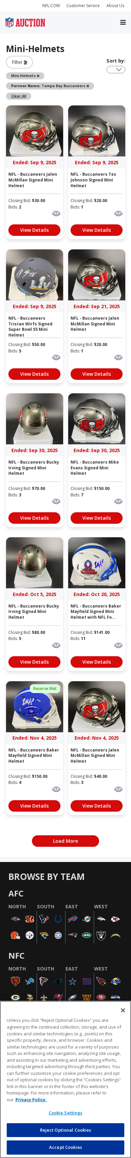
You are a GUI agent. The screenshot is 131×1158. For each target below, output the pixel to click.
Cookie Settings (66, 1113)
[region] (65, 1079)
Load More (65, 841)
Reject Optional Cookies (65, 1130)
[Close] (123, 1010)
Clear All (18, 96)
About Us (115, 5)
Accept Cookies (65, 1147)
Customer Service (83, 5)
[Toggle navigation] (123, 22)
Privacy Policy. (31, 1100)
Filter (18, 62)
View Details (34, 230)
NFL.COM (51, 5)
